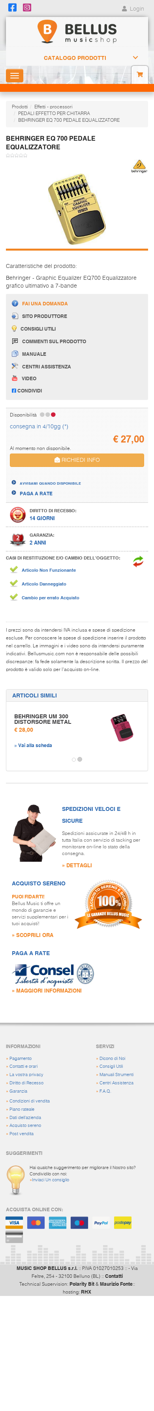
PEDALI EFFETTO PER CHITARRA (54, 114)
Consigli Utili (111, 1066)
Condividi (29, 390)
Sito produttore (44, 316)
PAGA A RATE (36, 493)
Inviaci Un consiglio (50, 1180)
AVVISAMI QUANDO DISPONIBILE (50, 483)
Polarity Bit (81, 1284)
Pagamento (20, 1058)
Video (29, 378)
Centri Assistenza (116, 1083)
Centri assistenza (46, 366)
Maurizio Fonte (116, 1284)
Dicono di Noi (112, 1058)
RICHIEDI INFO (80, 460)
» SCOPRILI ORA (32, 934)
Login (136, 9)
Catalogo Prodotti (75, 57)
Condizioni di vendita (29, 1101)
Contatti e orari (23, 1066)
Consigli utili (38, 328)
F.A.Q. (105, 1091)
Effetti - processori (53, 107)
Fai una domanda (45, 303)
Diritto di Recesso (26, 1083)
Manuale (34, 354)
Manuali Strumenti (116, 1075)
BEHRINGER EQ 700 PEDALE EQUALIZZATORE (69, 120)
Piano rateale (21, 1109)
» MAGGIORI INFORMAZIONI (47, 990)
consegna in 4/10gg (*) (39, 426)
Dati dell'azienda (25, 1117)
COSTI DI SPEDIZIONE (44, 475)
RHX (86, 1291)
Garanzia (18, 1091)
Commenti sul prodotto (54, 341)
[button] (13, 760)
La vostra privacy (26, 1075)
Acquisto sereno (25, 1125)
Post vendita (21, 1134)
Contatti (114, 1276)
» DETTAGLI (77, 865)
